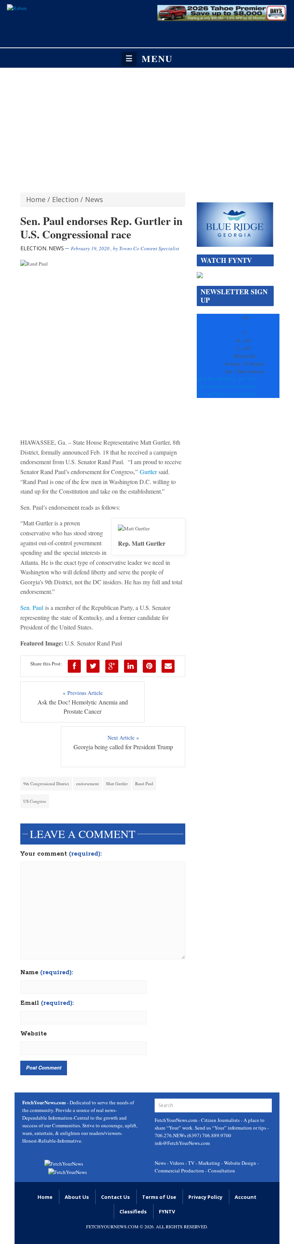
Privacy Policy (205, 1196)
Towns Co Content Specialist (149, 248)
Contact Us (115, 1196)
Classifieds (133, 1211)
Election (65, 199)
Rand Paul (144, 783)
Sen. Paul (31, 607)
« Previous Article (83, 692)
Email (47, 1003)
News (94, 199)
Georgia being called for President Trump (123, 747)
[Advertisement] (147, 129)
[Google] (111, 666)
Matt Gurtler (117, 783)
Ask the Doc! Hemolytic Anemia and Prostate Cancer (83, 706)
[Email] (168, 666)
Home (36, 199)
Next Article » (123, 737)
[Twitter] (93, 666)
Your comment (61, 854)
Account (245, 1196)
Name (46, 973)
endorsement (87, 783)
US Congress (34, 801)
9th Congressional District (46, 783)
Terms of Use (159, 1196)
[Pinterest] (149, 666)
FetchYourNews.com (176, 1120)
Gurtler (148, 472)
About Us (77, 1196)
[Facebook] (74, 666)
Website (33, 1034)
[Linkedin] (130, 666)
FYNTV (167, 1211)
